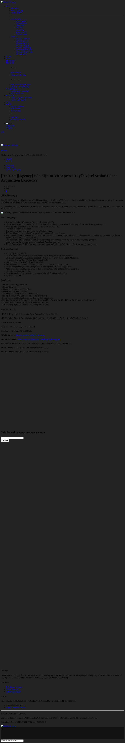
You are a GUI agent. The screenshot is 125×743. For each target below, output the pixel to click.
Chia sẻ (9, 159)
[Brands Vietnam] (8, 2)
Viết (2, 132)
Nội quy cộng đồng (13, 691)
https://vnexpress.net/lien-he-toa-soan (30, 335)
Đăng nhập (10, 126)
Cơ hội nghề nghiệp (13, 170)
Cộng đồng (10, 168)
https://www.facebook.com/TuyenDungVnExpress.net (39, 339)
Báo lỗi (8, 161)
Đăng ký (9, 128)
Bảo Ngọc (4, 150)
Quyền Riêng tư (12, 689)
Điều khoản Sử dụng (14, 687)
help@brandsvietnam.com (16, 707)
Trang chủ (10, 165)
